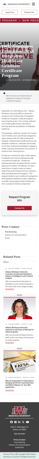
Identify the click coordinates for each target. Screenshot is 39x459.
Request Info (29, 12)
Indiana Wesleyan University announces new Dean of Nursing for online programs (19, 329)
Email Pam (19, 447)
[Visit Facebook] (11, 422)
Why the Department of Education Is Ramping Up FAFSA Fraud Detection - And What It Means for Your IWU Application (20, 384)
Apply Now (10, 12)
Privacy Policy (8, 454)
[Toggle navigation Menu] (33, 4)
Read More (9, 289)
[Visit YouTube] (27, 422)
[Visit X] (23, 422)
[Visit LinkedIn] (19, 422)
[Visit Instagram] (15, 422)
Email (7, 238)
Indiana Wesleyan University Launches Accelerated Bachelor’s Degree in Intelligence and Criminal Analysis (19, 275)
